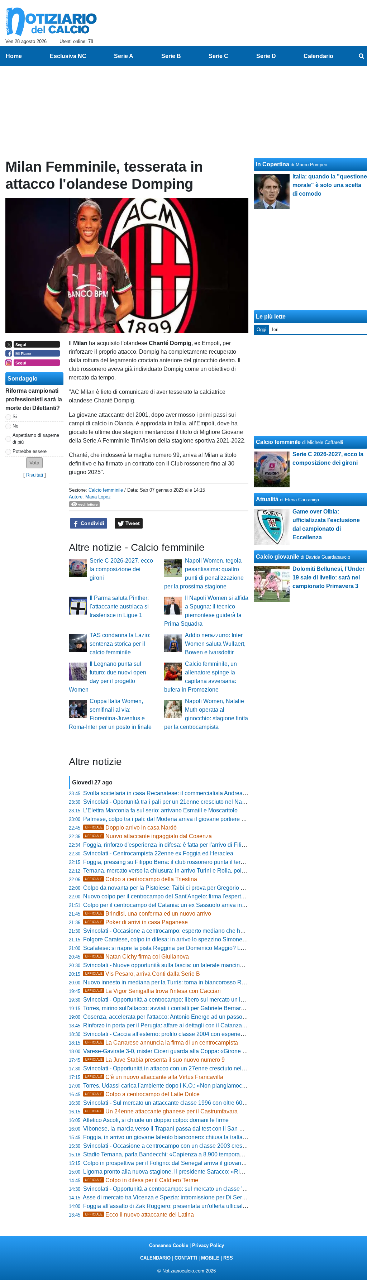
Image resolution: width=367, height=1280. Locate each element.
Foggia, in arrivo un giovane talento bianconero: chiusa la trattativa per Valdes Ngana (191, 1137)
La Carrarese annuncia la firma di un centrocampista (161, 1043)
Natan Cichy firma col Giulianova (137, 957)
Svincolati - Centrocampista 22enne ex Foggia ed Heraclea (158, 853)
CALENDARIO (155, 1258)
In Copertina (272, 164)
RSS (228, 1258)
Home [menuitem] (14, 56)
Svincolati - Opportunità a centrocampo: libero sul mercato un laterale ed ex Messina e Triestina (203, 1000)
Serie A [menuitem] (123, 56)
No (15, 426)
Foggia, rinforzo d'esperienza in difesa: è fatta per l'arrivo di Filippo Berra (175, 845)
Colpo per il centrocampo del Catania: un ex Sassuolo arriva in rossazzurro (178, 905)
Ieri (275, 329)
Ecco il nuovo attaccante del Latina (139, 1215)
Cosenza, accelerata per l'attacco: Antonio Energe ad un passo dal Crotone (178, 1017)
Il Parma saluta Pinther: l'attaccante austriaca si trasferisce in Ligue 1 (119, 606)
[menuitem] (361, 56)
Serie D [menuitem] (266, 56)
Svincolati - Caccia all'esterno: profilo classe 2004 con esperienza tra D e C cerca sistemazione (203, 1034)
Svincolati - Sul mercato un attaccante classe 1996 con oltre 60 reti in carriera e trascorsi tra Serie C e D (214, 1103)
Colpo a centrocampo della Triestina (141, 879)
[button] (34, 462)
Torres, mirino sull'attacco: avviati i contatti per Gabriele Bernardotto (168, 1008)
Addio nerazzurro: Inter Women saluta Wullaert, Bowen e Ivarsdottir (215, 643)
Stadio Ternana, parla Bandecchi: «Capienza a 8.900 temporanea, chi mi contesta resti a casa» (203, 1154)
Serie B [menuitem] (171, 56)
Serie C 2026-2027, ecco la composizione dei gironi (121, 569)
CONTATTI (186, 1258)
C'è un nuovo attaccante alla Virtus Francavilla (154, 1077)
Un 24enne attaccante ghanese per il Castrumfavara (161, 1111)
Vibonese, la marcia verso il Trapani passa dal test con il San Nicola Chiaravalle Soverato (197, 1129)
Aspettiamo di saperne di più (36, 439)
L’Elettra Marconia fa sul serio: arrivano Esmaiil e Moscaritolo (160, 810)
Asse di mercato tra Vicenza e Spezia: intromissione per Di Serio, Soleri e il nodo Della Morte (201, 1197)
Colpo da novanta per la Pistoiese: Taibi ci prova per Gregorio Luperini (172, 888)
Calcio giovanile (277, 557)
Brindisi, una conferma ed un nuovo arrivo (148, 914)
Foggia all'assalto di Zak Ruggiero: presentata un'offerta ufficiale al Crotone (178, 1206)
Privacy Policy (208, 1245)
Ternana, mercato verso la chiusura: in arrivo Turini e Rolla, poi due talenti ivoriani (186, 871)
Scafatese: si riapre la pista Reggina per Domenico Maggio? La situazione (177, 948)
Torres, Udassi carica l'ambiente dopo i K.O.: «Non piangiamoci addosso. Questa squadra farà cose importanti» (223, 1086)
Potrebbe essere (30, 451)
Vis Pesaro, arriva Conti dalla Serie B (142, 974)
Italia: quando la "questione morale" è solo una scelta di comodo (329, 185)
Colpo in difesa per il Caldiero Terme (141, 1180)
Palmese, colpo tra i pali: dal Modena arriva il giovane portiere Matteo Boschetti (183, 819)
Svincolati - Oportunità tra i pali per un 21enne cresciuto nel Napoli (167, 802)
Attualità (267, 499)
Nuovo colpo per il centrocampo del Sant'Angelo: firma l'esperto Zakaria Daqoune (186, 896)
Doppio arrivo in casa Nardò (131, 828)
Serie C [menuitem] (218, 56)
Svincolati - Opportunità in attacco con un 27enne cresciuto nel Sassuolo (175, 1068)
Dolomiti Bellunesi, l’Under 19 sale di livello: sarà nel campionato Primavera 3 (328, 577)
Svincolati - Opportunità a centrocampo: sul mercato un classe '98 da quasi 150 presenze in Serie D (209, 1189)
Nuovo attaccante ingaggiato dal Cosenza (148, 836)
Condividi (91, 523)
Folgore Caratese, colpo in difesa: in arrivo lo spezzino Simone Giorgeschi (177, 939)
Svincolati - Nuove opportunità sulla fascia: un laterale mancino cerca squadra (182, 965)
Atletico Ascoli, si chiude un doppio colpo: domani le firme (156, 1120)
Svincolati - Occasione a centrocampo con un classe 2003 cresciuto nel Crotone (184, 1146)
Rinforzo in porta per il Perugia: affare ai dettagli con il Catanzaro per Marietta (180, 1025)
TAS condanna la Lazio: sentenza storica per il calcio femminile (120, 643)
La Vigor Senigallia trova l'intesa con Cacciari (153, 991)
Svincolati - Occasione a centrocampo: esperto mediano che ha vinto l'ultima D (182, 931)
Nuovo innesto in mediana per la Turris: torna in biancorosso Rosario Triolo (178, 982)
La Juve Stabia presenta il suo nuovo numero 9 (155, 1060)
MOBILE (210, 1258)
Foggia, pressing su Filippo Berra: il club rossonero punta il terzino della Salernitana (189, 862)
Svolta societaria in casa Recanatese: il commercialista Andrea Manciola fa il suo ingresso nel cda (207, 793)
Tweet (132, 523)
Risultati (34, 475)
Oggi (261, 329)
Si (15, 416)
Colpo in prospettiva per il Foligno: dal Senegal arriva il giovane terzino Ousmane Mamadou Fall (205, 1163)
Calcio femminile (106, 490)
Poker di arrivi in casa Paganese (136, 922)
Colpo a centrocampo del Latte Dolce (142, 1094)
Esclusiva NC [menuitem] (68, 56)
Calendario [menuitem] (318, 56)
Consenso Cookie (168, 1245)
